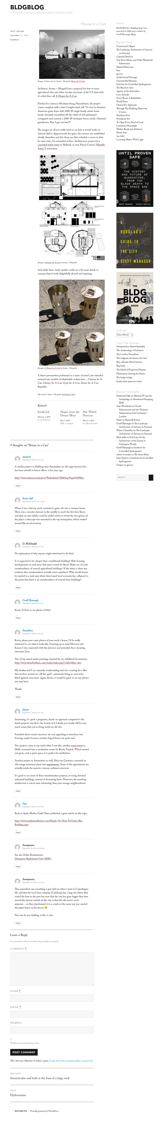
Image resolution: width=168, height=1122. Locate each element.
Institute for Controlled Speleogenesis (133, 85)
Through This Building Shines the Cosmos (131, 110)
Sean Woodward (124, 406)
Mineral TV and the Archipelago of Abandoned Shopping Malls (136, 399)
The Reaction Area (124, 88)
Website (16, 1023)
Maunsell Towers (132, 420)
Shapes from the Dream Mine (70, 414)
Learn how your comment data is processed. (71, 1061)
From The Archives (127, 343)
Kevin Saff (27, 499)
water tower (77, 746)
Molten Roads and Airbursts (129, 129)
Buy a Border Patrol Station (129, 362)
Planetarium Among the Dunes (130, 374)
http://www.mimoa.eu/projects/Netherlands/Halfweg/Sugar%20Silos (49, 478)
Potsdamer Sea (123, 119)
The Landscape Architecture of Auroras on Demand (134, 51)
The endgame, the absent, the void (131, 358)
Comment (18, 949)
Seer (118, 71)
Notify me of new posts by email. (24, 1043)
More (133, 34)
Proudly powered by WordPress (44, 1111)
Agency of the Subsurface (127, 91)
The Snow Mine (141, 455)
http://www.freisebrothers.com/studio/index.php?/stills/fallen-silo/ (48, 663)
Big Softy (120, 366)
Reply (18, 486)
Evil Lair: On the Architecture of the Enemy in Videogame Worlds (132, 441)
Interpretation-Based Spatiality (130, 347)
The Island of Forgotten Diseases (131, 370)
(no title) (120, 136)
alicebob (26, 457)
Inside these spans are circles (129, 382)
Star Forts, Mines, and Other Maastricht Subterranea (134, 62)
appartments (53, 765)
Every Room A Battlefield (128, 98)
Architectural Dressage (126, 78)
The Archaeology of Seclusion (129, 351)
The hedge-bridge (124, 378)
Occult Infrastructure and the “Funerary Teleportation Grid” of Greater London (133, 411)
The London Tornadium (127, 355)
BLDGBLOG (27, 7)
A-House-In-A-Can (66, 96)
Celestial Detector (124, 57)
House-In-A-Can (77, 81)
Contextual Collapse (125, 47)
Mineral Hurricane (124, 67)
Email (15, 1007)
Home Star (121, 133)
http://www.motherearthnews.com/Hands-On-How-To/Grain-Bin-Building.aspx (49, 823)
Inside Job (43, 412)
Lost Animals (122, 95)
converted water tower (48, 145)
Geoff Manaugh (17, 31)
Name (15, 991)
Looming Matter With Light (129, 140)
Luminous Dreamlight (126, 126)
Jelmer (25, 710)
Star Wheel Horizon (89, 414)
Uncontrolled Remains (126, 81)
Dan (24, 804)
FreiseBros (27, 631)
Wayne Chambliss (124, 431)
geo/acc (119, 74)
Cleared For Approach (126, 105)
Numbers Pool (123, 116)
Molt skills (121, 438)
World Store (122, 102)
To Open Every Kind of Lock (129, 123)
